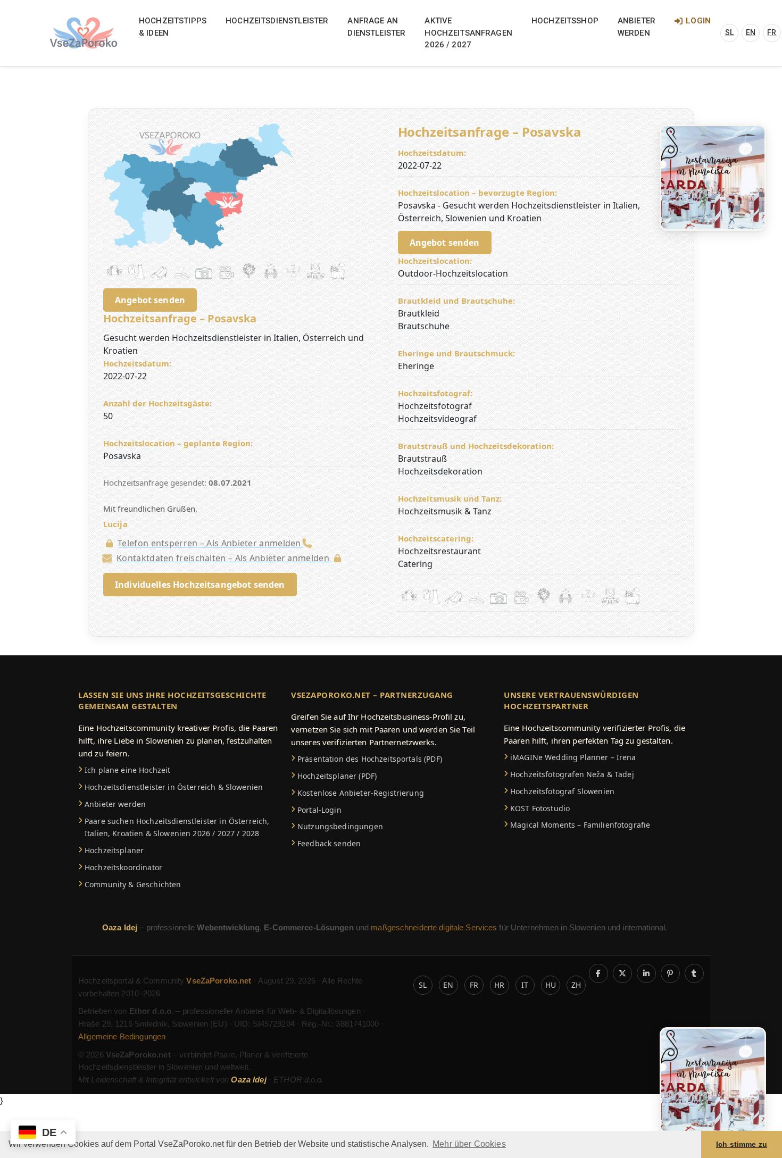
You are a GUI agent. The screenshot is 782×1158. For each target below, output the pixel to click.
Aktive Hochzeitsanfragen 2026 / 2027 (468, 32)
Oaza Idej (121, 927)
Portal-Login (319, 810)
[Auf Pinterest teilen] (670, 973)
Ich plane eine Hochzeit (127, 770)
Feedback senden (329, 843)
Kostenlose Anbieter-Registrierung (360, 793)
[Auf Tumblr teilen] (694, 973)
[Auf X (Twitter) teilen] (622, 973)
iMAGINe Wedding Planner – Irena (573, 757)
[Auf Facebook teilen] (598, 973)
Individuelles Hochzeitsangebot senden (200, 584)
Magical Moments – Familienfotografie (580, 825)
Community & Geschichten (133, 884)
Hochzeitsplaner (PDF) (337, 776)
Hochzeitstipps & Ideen (172, 27)
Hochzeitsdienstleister (277, 21)
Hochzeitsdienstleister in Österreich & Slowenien (174, 787)
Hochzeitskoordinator (123, 867)
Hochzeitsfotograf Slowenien (562, 791)
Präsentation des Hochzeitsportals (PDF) (369, 759)
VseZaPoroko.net (219, 980)
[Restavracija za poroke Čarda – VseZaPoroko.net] (713, 176)
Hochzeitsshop (564, 21)
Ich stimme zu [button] (741, 1144)
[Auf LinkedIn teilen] (646, 973)
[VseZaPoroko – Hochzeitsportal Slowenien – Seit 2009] (83, 33)
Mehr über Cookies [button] (469, 1143)
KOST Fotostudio (540, 808)
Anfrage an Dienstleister (376, 27)
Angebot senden (150, 300)
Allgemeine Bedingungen (121, 1036)
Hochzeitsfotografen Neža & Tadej (572, 774)
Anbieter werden (636, 27)
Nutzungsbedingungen (340, 826)
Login (698, 21)
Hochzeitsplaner (114, 850)
